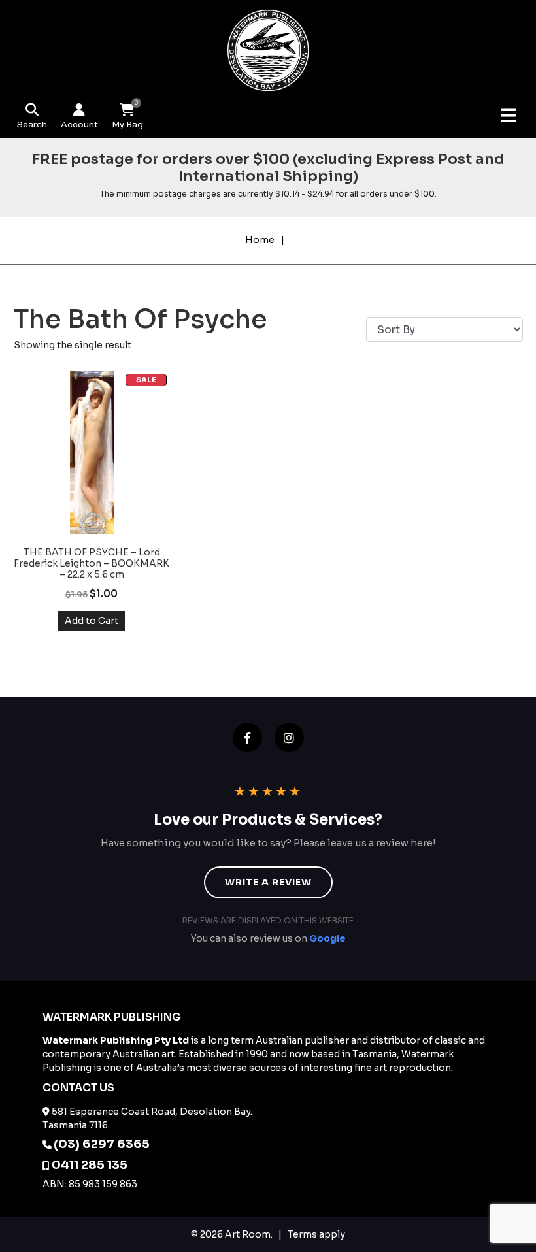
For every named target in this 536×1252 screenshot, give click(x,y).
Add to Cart (91, 621)
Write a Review (268, 882)
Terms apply (316, 1234)
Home (260, 240)
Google (327, 938)
